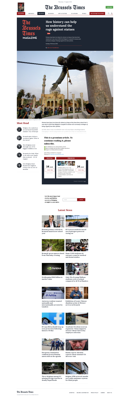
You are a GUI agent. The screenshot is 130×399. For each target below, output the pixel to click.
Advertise (71, 392)
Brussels (31, 13)
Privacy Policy (94, 392)
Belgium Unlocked (97, 13)
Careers (103, 392)
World (84, 13)
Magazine (21, 13)
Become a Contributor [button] (82, 392)
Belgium (41, 13)
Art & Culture (62, 13)
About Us (109, 392)
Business (51, 13)
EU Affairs (74, 13)
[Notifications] (111, 13)
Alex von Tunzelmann (53, 47)
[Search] (108, 13)
